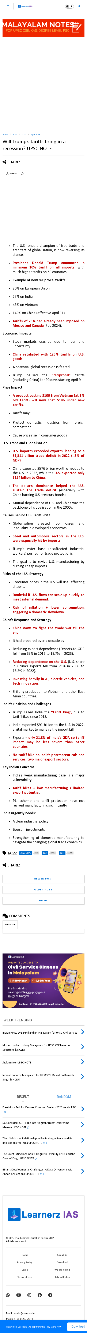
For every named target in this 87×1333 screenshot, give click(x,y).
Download (62, 1262)
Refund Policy (62, 1277)
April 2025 (35, 135)
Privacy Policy (25, 1262)
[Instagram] (29, 1295)
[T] (50, 1295)
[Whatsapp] (8, 1295)
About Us (62, 1255)
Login (25, 1270)
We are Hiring (62, 1270)
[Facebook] (40, 1295)
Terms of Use (25, 1277)
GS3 (24, 135)
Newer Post (43, 879)
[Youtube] (18, 1295)
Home (5, 135)
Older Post (43, 890)
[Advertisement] (43, 83)
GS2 (15, 135)
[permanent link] (22, 174)
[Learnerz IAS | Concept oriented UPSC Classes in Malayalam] (25, 8)
